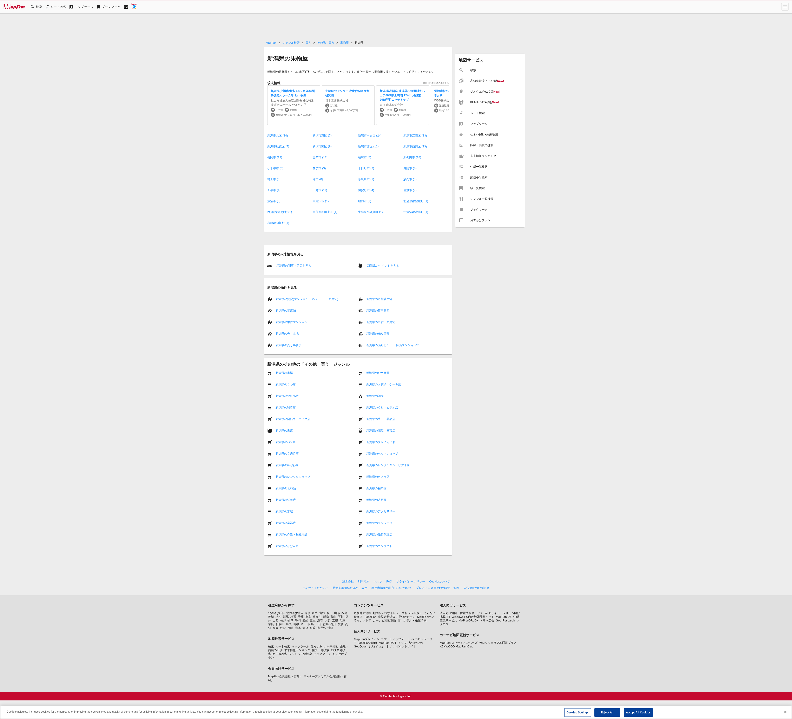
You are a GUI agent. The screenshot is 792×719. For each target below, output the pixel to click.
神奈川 (317, 616)
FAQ (389, 581)
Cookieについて (439, 581)
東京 (308, 616)
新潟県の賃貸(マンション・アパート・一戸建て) (307, 298)
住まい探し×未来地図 (324, 646)
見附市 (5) (410, 168)
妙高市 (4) (410, 179)
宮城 (322, 613)
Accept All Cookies (638, 712)
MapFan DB (504, 616)
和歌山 (280, 624)
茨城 (271, 616)
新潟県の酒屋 (375, 395)
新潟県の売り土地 (287, 333)
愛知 (305, 620)
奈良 (271, 624)
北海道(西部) (294, 613)
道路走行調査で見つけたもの (397, 616)
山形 (337, 613)
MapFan (271, 42)
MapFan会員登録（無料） (285, 676)
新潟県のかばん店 (287, 545)
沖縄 (330, 628)
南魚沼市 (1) (321, 201)
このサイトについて (316, 588)
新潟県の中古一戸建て (380, 322)
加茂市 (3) (319, 168)
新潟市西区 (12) (368, 146)
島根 (296, 624)
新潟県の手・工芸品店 (380, 418)
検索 (271, 646)
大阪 (327, 620)
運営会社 (348, 581)
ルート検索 (283, 646)
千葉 (301, 616)
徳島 (326, 624)
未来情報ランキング (297, 650)
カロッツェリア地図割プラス (498, 642)
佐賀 (283, 628)
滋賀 (320, 620)
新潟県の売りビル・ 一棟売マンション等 (392, 345)
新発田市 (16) (412, 157)
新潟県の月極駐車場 (379, 298)
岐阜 (290, 620)
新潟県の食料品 (286, 488)
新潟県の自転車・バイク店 (293, 418)
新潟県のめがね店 (287, 465)
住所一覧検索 (320, 650)
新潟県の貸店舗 (286, 310)
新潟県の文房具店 (287, 453)
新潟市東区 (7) (322, 135)
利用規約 (363, 581)
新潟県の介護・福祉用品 (291, 534)
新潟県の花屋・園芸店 (380, 430)
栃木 (278, 616)
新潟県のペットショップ (382, 453)
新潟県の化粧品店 (287, 395)
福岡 (275, 628)
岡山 (303, 624)
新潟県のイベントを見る (382, 265)
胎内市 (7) (364, 201)
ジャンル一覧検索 (300, 653)
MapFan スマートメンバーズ (458, 642)
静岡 (298, 620)
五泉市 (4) (273, 190)
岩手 (315, 613)
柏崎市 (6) (364, 157)
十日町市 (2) (366, 168)
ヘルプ (378, 581)
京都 (335, 620)
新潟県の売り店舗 (377, 333)
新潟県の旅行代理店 (379, 534)
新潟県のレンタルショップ (293, 476)
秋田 (329, 613)
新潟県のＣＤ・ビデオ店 (382, 407)
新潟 (326, 616)
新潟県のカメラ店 (377, 476)
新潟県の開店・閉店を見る (293, 265)
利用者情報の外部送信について (391, 588)
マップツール (300, 646)
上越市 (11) (320, 190)
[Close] (785, 712)
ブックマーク (322, 653)
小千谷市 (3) (275, 168)
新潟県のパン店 (286, 442)
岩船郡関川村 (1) (278, 223)
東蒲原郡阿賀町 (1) (370, 212)
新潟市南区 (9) (322, 146)
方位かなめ (415, 642)
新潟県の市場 (284, 372)
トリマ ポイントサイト (401, 646)
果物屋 (344, 42)
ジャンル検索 (291, 42)
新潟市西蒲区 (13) (415, 146)
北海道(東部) (276, 613)
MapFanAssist (367, 642)
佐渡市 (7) (410, 190)
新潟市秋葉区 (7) (278, 146)
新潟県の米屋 (284, 511)
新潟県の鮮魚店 (286, 499)
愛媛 (341, 624)
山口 (318, 624)
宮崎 (313, 628)
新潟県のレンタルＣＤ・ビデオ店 (388, 465)
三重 (313, 620)
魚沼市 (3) (273, 201)
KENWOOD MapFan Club (456, 646)
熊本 (298, 628)
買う (308, 42)
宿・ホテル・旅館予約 (412, 620)
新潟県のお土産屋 (377, 372)
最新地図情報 (362, 613)
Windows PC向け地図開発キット (473, 616)
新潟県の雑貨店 (286, 407)
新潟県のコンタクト (379, 545)
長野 (283, 620)
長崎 (290, 628)
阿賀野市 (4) (366, 190)
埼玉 (293, 616)
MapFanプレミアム (366, 639)
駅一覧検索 (280, 653)
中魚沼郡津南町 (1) (415, 212)
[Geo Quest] (134, 7)
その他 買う (325, 42)
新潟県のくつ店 (286, 384)
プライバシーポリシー (410, 581)
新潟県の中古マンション (291, 322)
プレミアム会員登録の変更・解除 (437, 588)
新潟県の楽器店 (286, 522)
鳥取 (289, 624)
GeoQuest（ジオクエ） (369, 646)
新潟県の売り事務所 (289, 345)
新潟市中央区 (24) (370, 135)
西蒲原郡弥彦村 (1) (279, 212)
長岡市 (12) (274, 157)
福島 (344, 613)
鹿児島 (321, 628)
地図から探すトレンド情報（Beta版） (397, 613)
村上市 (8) (273, 179)
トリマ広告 (487, 620)
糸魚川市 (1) (366, 179)
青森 (307, 613)
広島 (311, 624)
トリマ (402, 642)
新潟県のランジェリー (380, 522)
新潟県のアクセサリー (380, 511)
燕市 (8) (318, 179)
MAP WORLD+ (468, 620)
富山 (333, 616)
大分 (305, 628)
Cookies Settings (578, 712)
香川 (333, 624)
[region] (396, 712)
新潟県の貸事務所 (377, 310)
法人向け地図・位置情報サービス (461, 613)
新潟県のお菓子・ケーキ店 (383, 384)
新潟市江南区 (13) (415, 135)
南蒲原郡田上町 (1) (325, 212)
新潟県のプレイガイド (380, 442)
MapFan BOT (387, 642)
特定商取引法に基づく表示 (350, 588)
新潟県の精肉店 (376, 488)
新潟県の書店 (284, 430)
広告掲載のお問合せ (476, 588)
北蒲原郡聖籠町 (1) (415, 201)
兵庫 (342, 620)
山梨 (275, 620)
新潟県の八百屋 (376, 499)
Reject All (607, 712)
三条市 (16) (320, 157)
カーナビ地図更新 (384, 620)
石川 (341, 616)
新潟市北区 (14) (277, 135)
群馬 (286, 616)
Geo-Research (505, 620)
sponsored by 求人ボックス (436, 83)
